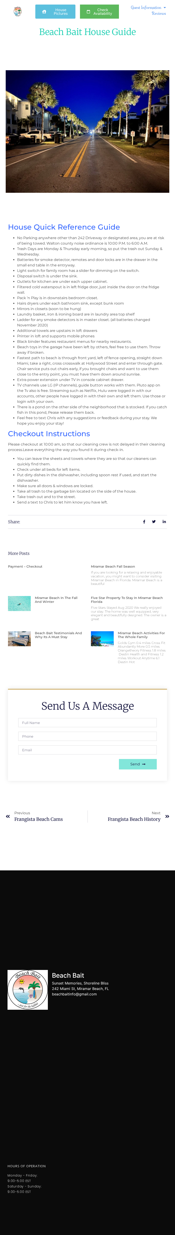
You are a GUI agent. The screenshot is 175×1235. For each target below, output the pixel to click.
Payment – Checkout (25, 566)
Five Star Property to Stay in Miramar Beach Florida (127, 600)
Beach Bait (68, 975)
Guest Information (146, 7)
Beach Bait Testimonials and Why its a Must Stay (58, 635)
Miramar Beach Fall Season (113, 566)
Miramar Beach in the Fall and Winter (56, 600)
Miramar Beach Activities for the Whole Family (141, 635)
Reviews (159, 13)
